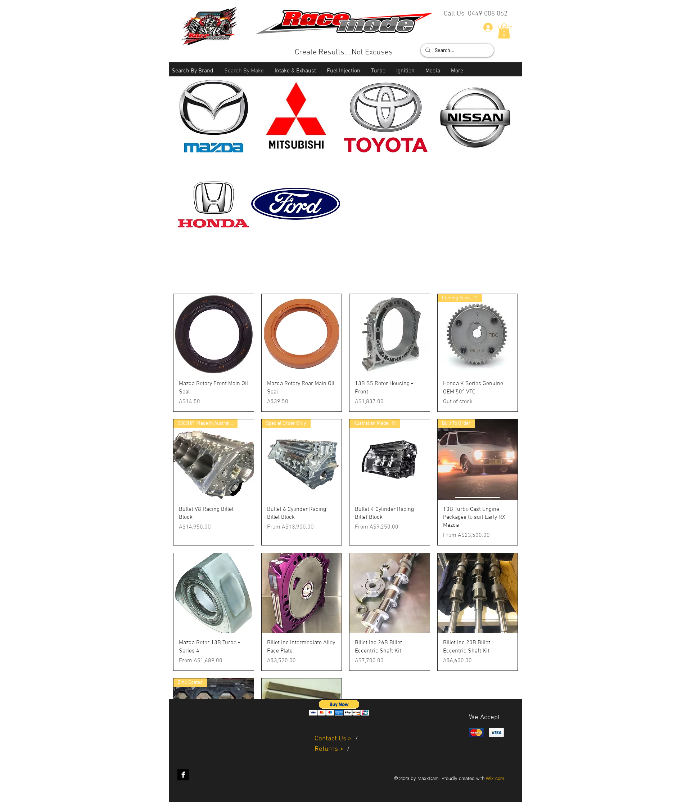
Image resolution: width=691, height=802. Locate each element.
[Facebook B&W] (183, 774)
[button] (192, 71)
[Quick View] (213, 334)
